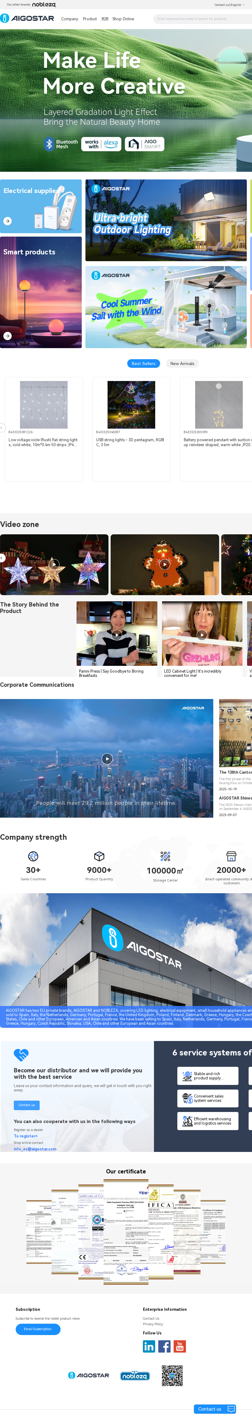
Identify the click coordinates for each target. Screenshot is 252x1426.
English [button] (235, 4)
